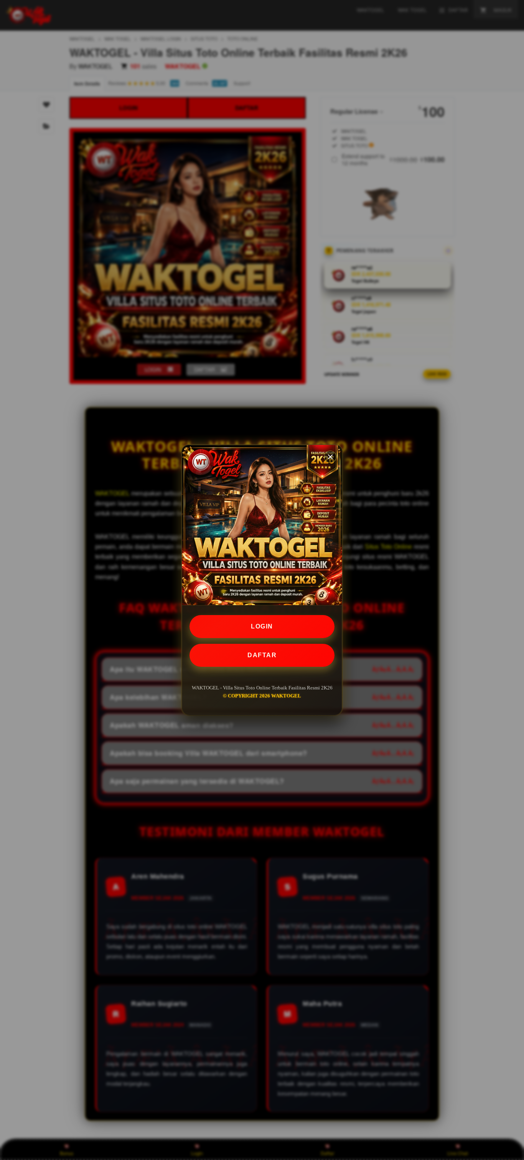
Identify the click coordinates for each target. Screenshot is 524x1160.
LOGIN (262, 626)
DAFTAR (262, 655)
